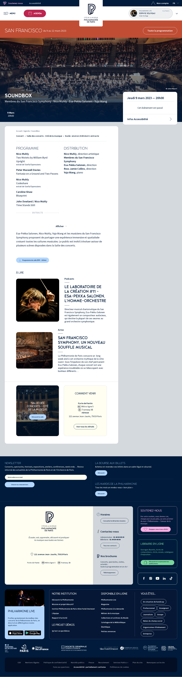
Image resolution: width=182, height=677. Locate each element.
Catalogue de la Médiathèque (113, 622)
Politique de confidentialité (55, 662)
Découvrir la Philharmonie (63, 600)
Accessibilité (35, 3)
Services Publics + (120, 662)
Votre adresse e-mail (15, 477)
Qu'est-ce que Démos (61, 631)
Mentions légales (32, 662)
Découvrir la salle (38, 417)
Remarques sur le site (156, 662)
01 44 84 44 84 (115, 539)
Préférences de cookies (119, 667)
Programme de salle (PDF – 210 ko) (34, 260)
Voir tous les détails (85, 426)
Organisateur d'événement (154, 627)
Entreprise (147, 633)
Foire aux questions (61, 667)
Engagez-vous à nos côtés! (158, 529)
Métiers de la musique (110, 613)
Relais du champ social (152, 621)
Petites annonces (108, 631)
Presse (91, 662)
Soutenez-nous (15, 3)
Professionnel (149, 608)
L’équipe (55, 613)
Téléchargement (109, 573)
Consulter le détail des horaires (114, 521)
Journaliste (148, 614)
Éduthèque (105, 627)
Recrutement (103, 662)
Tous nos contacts (110, 546)
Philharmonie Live (108, 600)
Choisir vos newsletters (19, 485)
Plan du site (137, 662)
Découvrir (101, 473)
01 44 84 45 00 (118, 537)
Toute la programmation (160, 30)
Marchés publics (77, 662)
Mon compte (163, 3)
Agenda (38, 13)
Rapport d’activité (59, 618)
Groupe (160, 614)
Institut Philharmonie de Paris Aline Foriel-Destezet (73, 609)
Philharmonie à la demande (112, 609)
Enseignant (164, 608)
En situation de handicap (153, 602)
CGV (19, 662)
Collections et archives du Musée (114, 618)
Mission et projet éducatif (63, 604)
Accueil (19, 131)
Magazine (105, 604)
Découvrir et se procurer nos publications (159, 563)
